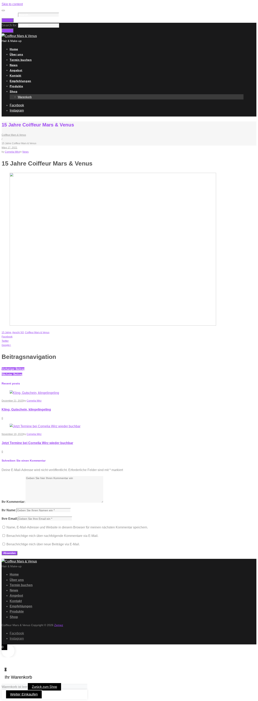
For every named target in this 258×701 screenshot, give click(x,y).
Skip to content (12, 4)
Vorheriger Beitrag (13, 368)
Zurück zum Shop (44, 687)
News (14, 65)
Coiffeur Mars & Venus (14, 135)
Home (14, 49)
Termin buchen (21, 59)
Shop (13, 91)
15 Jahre (6, 332)
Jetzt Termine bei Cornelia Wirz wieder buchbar (37, 443)
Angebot (16, 70)
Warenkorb (25, 96)
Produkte (16, 86)
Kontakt (15, 75)
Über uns (16, 54)
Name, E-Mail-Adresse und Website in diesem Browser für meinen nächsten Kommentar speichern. (77, 527)
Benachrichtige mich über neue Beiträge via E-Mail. (43, 544)
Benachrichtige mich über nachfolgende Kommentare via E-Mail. (52, 535)
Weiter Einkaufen (24, 694)
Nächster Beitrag (12, 374)
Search (7, 20)
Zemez (58, 625)
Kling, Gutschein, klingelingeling (26, 409)
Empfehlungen (20, 81)
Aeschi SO (18, 332)
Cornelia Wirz (12, 151)
